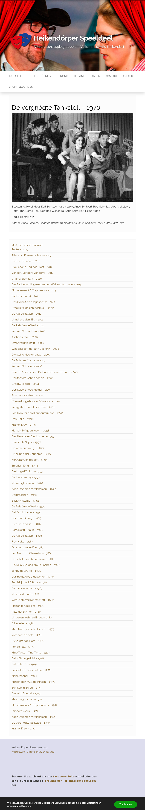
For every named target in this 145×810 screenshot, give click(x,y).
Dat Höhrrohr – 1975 (24, 664)
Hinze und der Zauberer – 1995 (31, 454)
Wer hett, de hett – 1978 (27, 635)
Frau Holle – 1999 (23, 418)
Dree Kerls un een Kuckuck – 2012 (33, 307)
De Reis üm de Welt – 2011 (28, 325)
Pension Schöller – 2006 (27, 366)
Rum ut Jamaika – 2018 (26, 261)
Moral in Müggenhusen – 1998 (31, 430)
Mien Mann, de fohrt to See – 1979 (33, 629)
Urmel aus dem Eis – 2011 (27, 319)
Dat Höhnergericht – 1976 (28, 658)
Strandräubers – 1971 (25, 711)
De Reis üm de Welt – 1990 (28, 506)
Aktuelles (16, 76)
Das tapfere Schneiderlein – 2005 (32, 378)
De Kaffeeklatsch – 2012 (26, 313)
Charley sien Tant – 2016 (27, 278)
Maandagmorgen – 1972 (27, 699)
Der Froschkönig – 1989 (26, 518)
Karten (95, 76)
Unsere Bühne (39, 76)
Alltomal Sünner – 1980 (26, 611)
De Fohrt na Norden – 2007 (29, 360)
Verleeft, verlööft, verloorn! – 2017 (32, 272)
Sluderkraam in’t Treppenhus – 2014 (34, 290)
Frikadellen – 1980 (23, 623)
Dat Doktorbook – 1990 (26, 512)
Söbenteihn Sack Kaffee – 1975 (31, 670)
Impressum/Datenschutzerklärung (32, 751)
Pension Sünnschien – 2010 (28, 331)
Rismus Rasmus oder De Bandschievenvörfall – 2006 (45, 372)
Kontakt (111, 76)
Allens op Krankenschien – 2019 (31, 255)
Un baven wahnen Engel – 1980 (32, 617)
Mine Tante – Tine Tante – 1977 (31, 652)
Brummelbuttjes (21, 86)
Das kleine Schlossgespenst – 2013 (33, 302)
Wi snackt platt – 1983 (25, 594)
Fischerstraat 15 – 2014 (25, 296)
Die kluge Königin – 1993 (27, 471)
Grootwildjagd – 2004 (25, 383)
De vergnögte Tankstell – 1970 (31, 722)
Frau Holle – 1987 (22, 541)
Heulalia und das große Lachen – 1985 (36, 565)
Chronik (62, 76)
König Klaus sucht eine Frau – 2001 (33, 407)
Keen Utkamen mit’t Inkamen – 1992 (34, 489)
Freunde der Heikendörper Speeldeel (70, 780)
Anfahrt (129, 76)
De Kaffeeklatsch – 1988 (27, 535)
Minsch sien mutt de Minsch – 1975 (33, 681)
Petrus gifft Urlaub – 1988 (27, 530)
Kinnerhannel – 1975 (24, 676)
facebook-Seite (64, 776)
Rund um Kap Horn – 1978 (28, 641)
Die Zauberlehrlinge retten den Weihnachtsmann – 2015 (46, 284)
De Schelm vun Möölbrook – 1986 (33, 559)
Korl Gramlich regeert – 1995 (29, 459)
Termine (79, 76)
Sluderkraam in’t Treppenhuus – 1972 (34, 705)
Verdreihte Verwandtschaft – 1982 (33, 600)
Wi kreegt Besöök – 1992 (27, 483)
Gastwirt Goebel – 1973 (26, 693)
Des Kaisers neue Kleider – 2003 (31, 389)
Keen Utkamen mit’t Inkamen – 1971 (33, 716)
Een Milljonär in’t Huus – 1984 (29, 582)
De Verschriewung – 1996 (28, 448)
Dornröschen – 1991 (24, 494)
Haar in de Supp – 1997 (26, 442)
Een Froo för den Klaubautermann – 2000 (37, 413)
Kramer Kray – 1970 (24, 728)
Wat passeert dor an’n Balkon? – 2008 (35, 348)
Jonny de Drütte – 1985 (26, 570)
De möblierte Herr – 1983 (27, 588)
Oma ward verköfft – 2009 (28, 343)
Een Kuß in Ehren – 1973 (26, 687)
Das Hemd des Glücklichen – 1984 (33, 576)
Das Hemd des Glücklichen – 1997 (33, 436)
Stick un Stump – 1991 (25, 500)
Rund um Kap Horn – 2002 (28, 395)
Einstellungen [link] (94, 803)
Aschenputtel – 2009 (25, 337)
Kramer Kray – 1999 (24, 424)
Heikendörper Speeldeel (73, 38)
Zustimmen (125, 804)
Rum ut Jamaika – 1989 (26, 524)
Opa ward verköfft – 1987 (27, 547)
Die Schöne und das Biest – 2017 (32, 267)
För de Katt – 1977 (23, 646)
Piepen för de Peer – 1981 (28, 605)
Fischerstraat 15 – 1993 (26, 477)
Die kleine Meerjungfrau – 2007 (31, 354)
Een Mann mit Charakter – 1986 (31, 553)
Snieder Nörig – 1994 (25, 465)
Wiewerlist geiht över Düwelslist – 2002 (36, 401)
